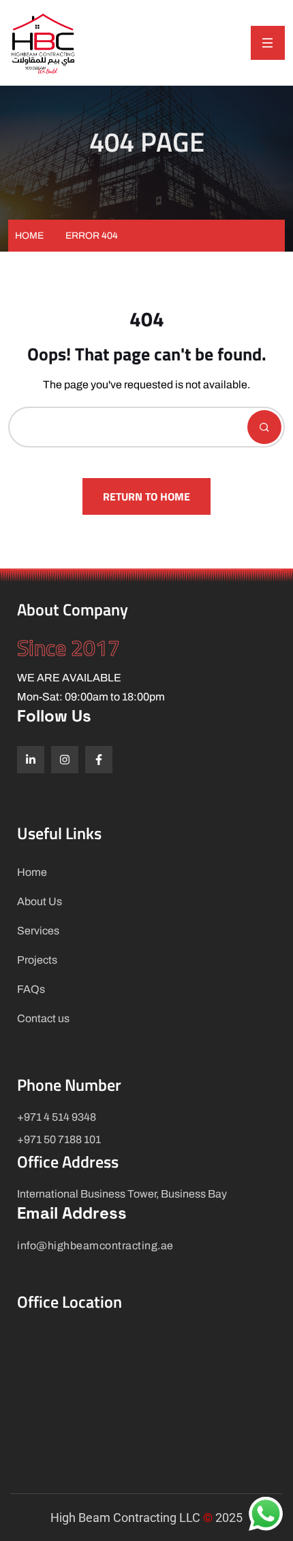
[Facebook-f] (98, 759)
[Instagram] (64, 759)
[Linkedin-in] (30, 759)
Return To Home (146, 496)
